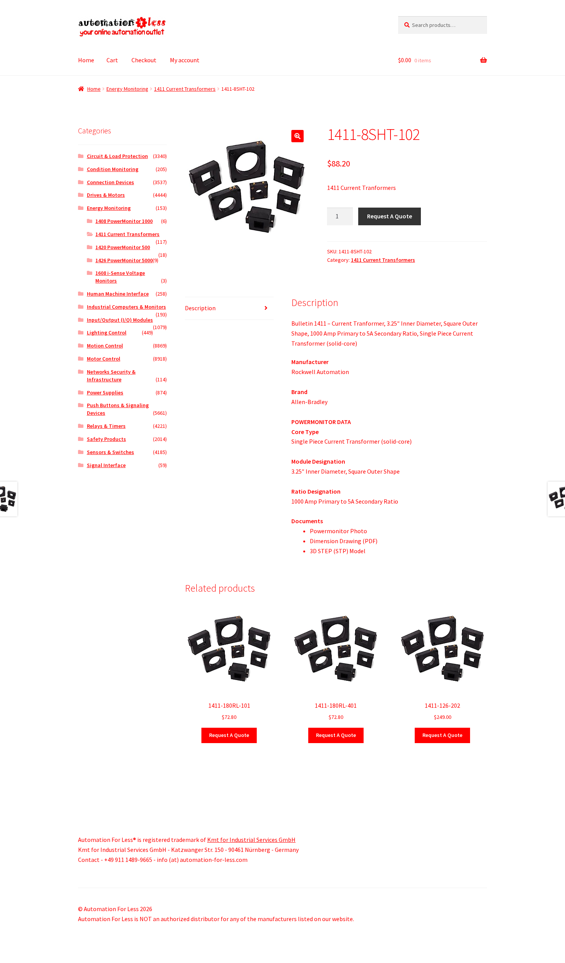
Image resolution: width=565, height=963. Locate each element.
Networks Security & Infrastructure (111, 375)
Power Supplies (105, 392)
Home (86, 60)
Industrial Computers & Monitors (126, 306)
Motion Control (105, 345)
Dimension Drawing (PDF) (343, 541)
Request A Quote (389, 216)
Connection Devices (110, 182)
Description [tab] (200, 308)
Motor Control (103, 358)
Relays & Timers (106, 425)
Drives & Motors (106, 194)
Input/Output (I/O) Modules (120, 319)
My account (184, 60)
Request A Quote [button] (229, 735)
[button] (297, 136)
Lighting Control (106, 332)
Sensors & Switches (110, 452)
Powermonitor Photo (338, 531)
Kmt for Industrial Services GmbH (251, 839)
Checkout (143, 60)
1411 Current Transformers (185, 88)
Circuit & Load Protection (117, 156)
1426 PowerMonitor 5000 (124, 260)
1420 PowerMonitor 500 (122, 247)
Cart (112, 60)
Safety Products (106, 439)
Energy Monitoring (127, 88)
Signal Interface (106, 465)
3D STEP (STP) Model (338, 551)
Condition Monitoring (112, 169)
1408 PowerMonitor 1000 (124, 221)
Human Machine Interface (118, 293)
